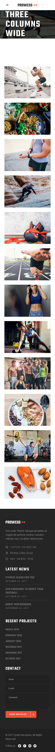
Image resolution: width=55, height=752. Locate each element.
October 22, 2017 (16, 581)
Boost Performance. (19, 604)
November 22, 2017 (17, 608)
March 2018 (12, 630)
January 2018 (13, 641)
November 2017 (14, 653)
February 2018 (14, 635)
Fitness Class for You (20, 578)
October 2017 (13, 659)
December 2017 (14, 647)
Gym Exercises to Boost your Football (24, 591)
